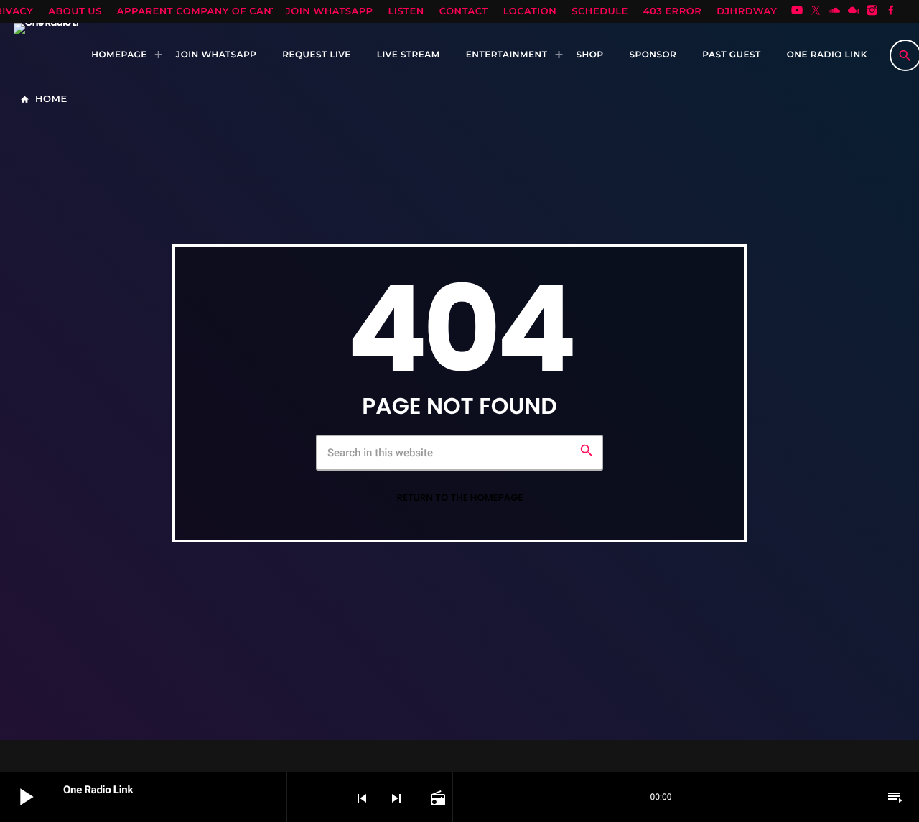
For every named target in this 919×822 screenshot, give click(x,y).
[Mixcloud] (853, 11)
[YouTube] (797, 11)
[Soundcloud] (835, 11)
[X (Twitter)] (815, 11)
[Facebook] (891, 11)
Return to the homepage (459, 497)
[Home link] (46, 55)
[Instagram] (872, 11)
